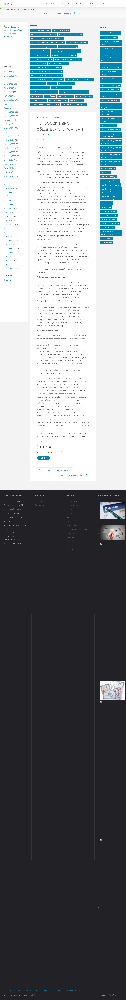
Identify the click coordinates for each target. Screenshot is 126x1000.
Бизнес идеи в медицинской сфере (43, 34)
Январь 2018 (9, 244)
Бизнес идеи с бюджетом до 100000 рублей (46, 71)
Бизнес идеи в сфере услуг (68, 47)
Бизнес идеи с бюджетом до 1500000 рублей (47, 80)
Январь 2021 (9, 140)
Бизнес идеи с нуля (38, 84)
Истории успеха (36, 96)
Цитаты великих (67, 104)
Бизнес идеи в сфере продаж (77, 43)
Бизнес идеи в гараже (61, 30)
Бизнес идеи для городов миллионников (65, 51)
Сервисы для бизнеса (38, 100)
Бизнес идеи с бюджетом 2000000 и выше (46, 67)
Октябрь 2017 (9, 248)
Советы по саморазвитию (58, 100)
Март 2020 (8, 180)
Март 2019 (8, 228)
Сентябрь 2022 (10, 80)
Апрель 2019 (9, 224)
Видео (69, 517)
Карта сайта (40, 501)
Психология (71, 533)
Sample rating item (44, 452)
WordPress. (118, 995)
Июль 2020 (8, 164)
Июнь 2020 (8, 168)
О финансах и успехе (65, 96)
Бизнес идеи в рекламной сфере (70, 34)
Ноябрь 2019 (9, 196)
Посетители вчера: (12, 517)
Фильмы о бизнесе (77, 100)
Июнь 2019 (8, 216)
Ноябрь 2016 (9, 264)
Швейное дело (80, 104)
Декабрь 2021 (9, 116)
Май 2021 (8, 124)
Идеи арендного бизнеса (40, 88)
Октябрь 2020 (9, 152)
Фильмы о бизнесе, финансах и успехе (45, 104)
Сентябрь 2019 (10, 204)
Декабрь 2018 (9, 240)
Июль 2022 (8, 88)
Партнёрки (39, 505)
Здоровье (70, 521)
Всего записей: (10, 543)
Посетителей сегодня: (13, 509)
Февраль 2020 (9, 184)
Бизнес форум (73, 990)
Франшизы (71, 549)
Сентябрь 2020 (10, 156)
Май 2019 (8, 220)
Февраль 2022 (9, 108)
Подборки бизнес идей (84, 96)
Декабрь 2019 (9, 192)
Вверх (39, 441)
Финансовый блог (47, 13)
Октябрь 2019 (9, 200)
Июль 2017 (8, 260)
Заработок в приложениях (37, 990)
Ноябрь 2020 (9, 148)
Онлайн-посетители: (12, 501)
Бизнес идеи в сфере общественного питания (47, 43)
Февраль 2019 (9, 232)
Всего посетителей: (12, 525)
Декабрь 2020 (9, 144)
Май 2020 (8, 172)
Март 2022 (8, 104)
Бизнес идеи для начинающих (41, 59)
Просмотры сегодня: (12, 505)
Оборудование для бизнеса (78, 529)
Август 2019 (8, 208)
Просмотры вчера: (11, 513)
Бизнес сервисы (73, 509)
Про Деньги (58, 990)
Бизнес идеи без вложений (40, 30)
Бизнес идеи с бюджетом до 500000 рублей (46, 75)
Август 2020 (8, 160)
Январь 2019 (9, 236)
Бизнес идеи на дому (38, 63)
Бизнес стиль (72, 513)
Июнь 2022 (8, 92)
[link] (121, 3)
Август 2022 (8, 84)
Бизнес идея (52, 84)
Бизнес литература (74, 505)
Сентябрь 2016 (10, 268)
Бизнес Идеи (8, 3)
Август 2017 (8, 256)
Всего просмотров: (12, 521)
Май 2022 (8, 96)
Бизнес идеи (72, 501)
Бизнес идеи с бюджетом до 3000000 (79, 80)
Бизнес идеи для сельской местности (68, 59)
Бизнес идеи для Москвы (40, 51)
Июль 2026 (8, 72)
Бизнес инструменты (13, 990)
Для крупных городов (66, 84)
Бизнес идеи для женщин (40, 55)
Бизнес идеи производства (58, 63)
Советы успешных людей (66, 13)
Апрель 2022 (9, 100)
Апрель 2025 (9, 76)
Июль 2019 (8, 212)
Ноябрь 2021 (9, 120)
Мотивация (71, 525)
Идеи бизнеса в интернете (61, 88)
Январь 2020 (9, 188)
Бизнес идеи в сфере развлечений (43, 47)
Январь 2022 (9, 112)
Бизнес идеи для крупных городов (64, 55)
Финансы (70, 545)
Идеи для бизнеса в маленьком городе (74, 92)
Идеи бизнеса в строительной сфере (44, 92)
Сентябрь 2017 (10, 252)
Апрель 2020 (9, 176)
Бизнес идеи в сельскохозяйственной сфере (47, 38)
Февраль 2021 (9, 136)
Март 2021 (8, 132)
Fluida (110, 995)
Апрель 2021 (9, 128)
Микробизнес (50, 96)
